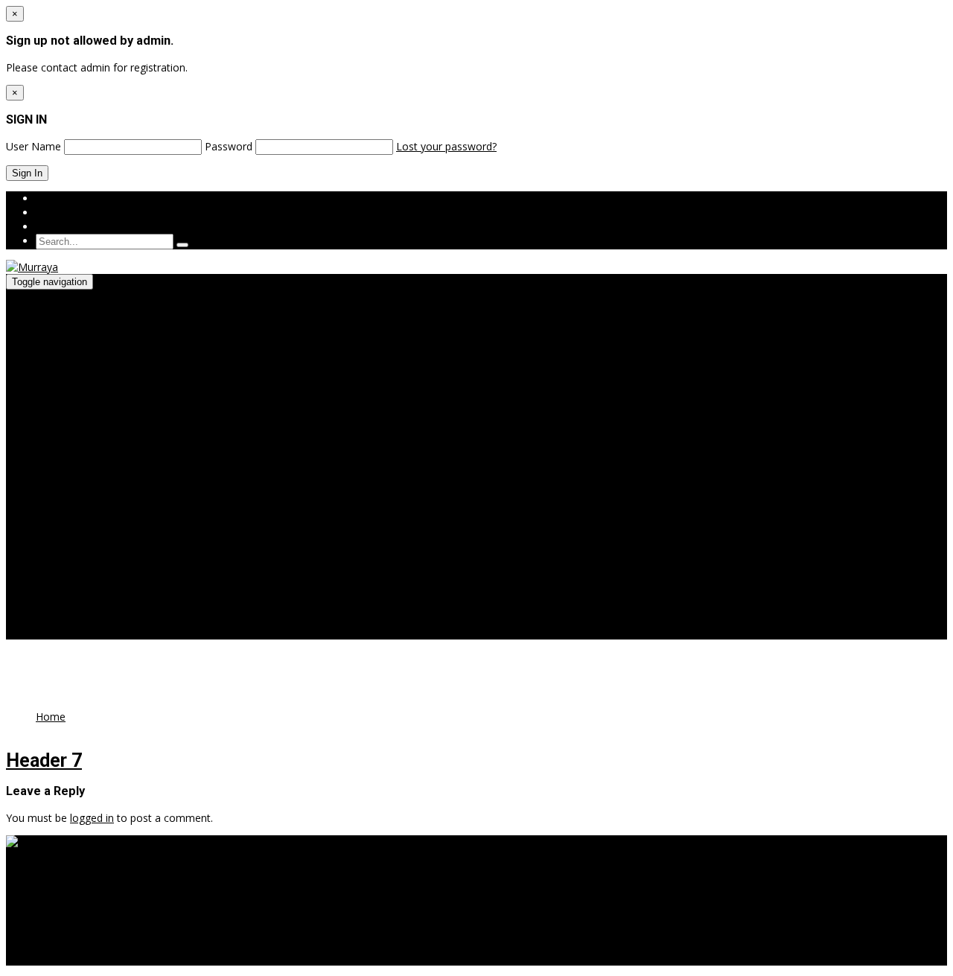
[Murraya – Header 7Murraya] (39, 842)
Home (51, 716)
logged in (92, 818)
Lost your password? (446, 146)
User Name (33, 146)
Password (228, 146)
